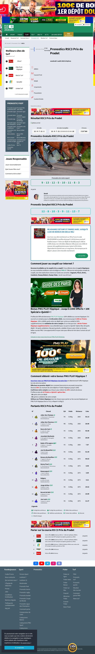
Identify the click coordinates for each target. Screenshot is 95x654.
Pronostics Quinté (10, 148)
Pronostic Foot (15, 103)
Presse (7, 589)
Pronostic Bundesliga (20, 120)
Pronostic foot (24, 586)
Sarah (46, 193)
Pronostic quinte (76, 584)
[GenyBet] (17, 82)
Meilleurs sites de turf (15, 52)
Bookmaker (23, 583)
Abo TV (19, 145)
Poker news (67, 579)
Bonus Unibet (20, 130)
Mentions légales (10, 600)
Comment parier (25, 609)
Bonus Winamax (21, 138)
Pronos (36, 106)
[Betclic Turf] (17, 75)
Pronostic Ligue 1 (11, 112)
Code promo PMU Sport (25, 624)
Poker (20, 35)
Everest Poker (65, 603)
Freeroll (65, 593)
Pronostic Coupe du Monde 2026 (12, 108)
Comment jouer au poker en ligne (21, 141)
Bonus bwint (10, 138)
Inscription (79, 24)
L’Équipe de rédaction (8, 584)
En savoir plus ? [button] (26, 643)
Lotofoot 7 (23, 577)
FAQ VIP (7, 608)
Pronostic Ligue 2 (21, 112)
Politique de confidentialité (9, 604)
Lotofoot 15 (23, 580)
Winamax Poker (66, 597)
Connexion (87, 24)
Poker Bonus (65, 584)
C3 (34, 49)
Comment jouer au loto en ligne (11, 140)
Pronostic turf (76, 578)
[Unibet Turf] (17, 88)
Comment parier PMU (76, 594)
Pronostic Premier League (21, 116)
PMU (74, 574)
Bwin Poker (67, 607)
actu (47, 35)
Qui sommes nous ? (11, 580)
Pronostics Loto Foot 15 (11, 131)
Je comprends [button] (19, 647)
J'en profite (81, 256)
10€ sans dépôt (56, 35)
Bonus (39, 106)
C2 (32, 49)
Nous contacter (10, 577)
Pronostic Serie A (11, 116)
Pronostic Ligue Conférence (11, 127)
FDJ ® (33, 35)
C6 (39, 49)
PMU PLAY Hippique (57, 317)
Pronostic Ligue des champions (11, 123)
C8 (42, 49)
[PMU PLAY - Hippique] (17, 68)
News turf (76, 599)
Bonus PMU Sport (20, 135)
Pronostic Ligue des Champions (25, 605)
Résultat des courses (77, 589)
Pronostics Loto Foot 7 (21, 127)
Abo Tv (39, 35)
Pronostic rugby (25, 592)
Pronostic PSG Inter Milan (21, 108)
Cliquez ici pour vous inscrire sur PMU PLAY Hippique (47, 337)
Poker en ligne (66, 575)
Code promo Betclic (24, 618)
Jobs (6, 592)
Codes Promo (11, 145)
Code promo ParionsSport (24, 629)
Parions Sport (24, 574)
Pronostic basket (25, 595)
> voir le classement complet (21, 94)
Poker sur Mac (66, 589)
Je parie (33, 189)
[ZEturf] (17, 61)
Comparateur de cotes (25, 613)
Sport (12, 35)
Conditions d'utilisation (9, 596)
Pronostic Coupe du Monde (25, 599)
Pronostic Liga (11, 119)
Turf (27, 35)
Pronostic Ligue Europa (21, 123)
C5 (37, 49)
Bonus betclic (11, 134)
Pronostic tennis (25, 589)
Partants (33, 106)
